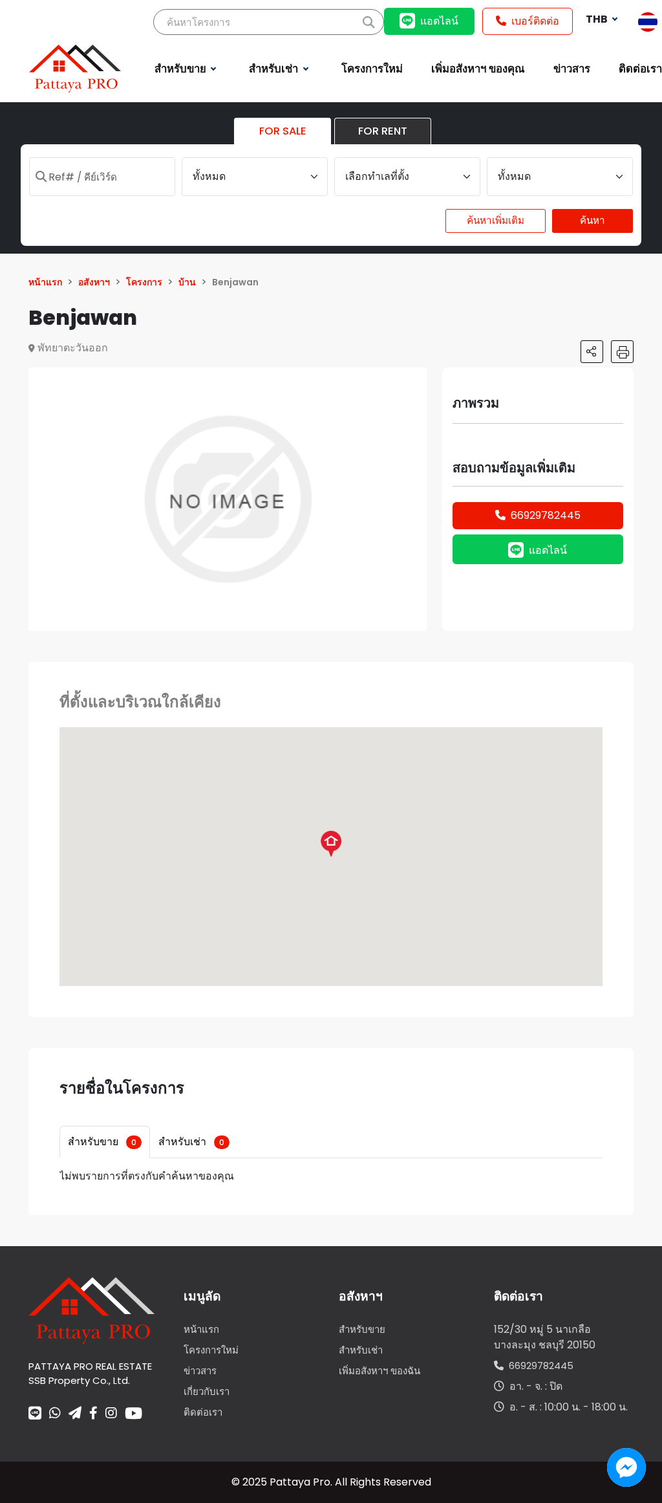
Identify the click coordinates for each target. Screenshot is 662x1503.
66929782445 (546, 515)
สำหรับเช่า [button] (275, 68)
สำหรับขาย (102, 1141)
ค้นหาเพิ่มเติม (495, 220)
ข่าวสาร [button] (571, 68)
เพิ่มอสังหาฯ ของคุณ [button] (478, 68)
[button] (415, 379)
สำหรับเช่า (191, 1141)
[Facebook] (93, 1414)
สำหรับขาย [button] (182, 68)
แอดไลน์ (439, 21)
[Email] (75, 1414)
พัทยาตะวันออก (72, 347)
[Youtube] (133, 1413)
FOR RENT (382, 131)
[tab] (104, 1142)
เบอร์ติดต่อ (535, 21)
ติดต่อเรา (203, 1412)
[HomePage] (75, 67)
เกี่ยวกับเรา (207, 1391)
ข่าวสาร (200, 1370)
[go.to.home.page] (91, 1309)
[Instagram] (111, 1414)
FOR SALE (282, 131)
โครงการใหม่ (211, 1350)
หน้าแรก (201, 1329)
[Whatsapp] (55, 1414)
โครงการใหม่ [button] (372, 68)
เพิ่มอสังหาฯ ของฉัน (379, 1370)
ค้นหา (592, 220)
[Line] (34, 1414)
